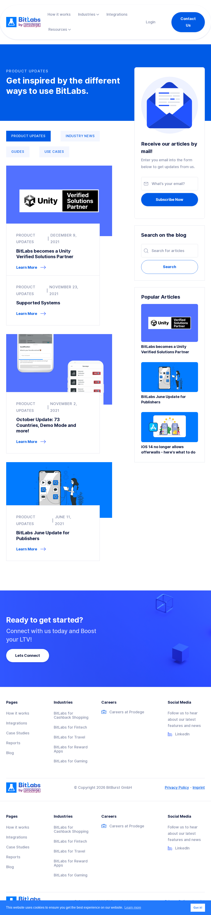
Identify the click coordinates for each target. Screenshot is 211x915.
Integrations (16, 723)
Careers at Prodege (126, 712)
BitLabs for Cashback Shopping (71, 715)
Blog (10, 753)
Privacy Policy (177, 787)
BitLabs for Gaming (70, 761)
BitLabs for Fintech (70, 727)
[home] (23, 22)
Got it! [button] (197, 907)
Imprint (199, 787)
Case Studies (17, 733)
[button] (88, 14)
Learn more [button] (132, 907)
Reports (13, 743)
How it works (17, 713)
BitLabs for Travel (69, 737)
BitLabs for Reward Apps (71, 749)
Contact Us (188, 21)
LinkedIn (182, 734)
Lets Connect (27, 655)
